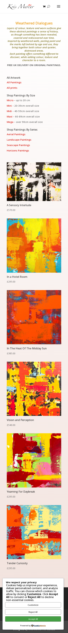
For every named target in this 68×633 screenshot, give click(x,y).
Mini (9, 105)
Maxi (9, 116)
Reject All (33, 611)
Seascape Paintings (18, 145)
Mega (10, 122)
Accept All (33, 619)
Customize (33, 604)
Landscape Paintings (19, 139)
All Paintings (14, 82)
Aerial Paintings (16, 134)
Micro (10, 100)
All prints (12, 87)
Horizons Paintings (18, 150)
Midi (9, 111)
